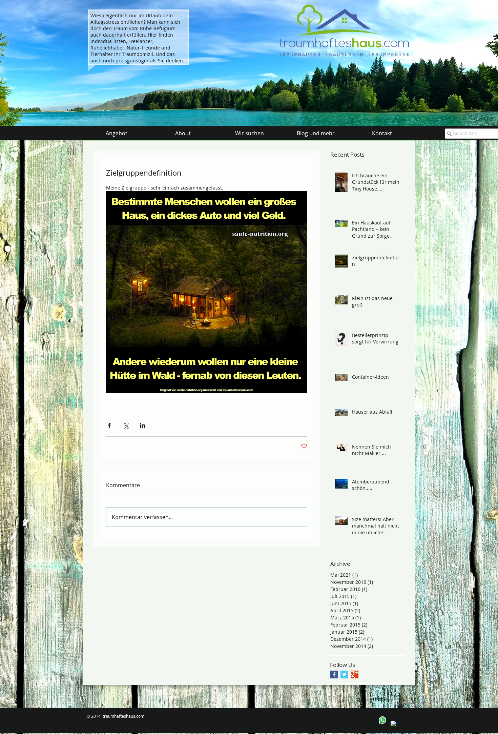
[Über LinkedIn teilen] (142, 425)
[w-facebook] (394, 724)
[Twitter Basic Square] (344, 674)
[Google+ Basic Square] (354, 674)
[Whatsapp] (382, 720)
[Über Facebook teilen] (109, 425)
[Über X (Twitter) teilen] (126, 425)
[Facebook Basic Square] (334, 674)
